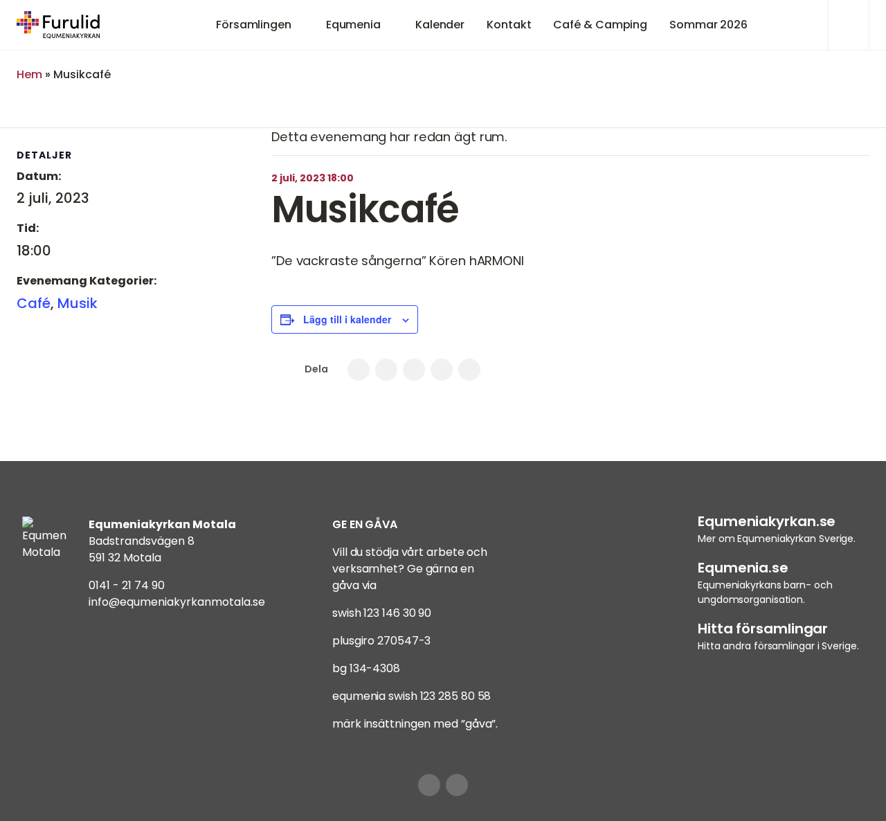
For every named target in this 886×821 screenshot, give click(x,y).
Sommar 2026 (708, 25)
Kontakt (509, 25)
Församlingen (253, 25)
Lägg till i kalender (347, 319)
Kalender (439, 25)
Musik (77, 303)
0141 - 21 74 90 (127, 585)
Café (34, 303)
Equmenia (353, 25)
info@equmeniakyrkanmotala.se (177, 602)
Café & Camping (600, 25)
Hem (29, 74)
